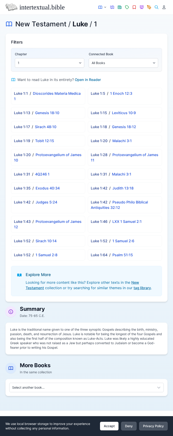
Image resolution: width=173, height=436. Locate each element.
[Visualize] (142, 7)
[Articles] (119, 7)
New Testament (40, 24)
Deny (129, 426)
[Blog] (149, 7)
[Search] (156, 7)
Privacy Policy (153, 426)
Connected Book (101, 54)
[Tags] (127, 7)
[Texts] (103, 7)
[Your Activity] (164, 7)
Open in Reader (88, 79)
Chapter (21, 54)
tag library (142, 288)
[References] (134, 7)
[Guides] (112, 7)
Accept (109, 426)
